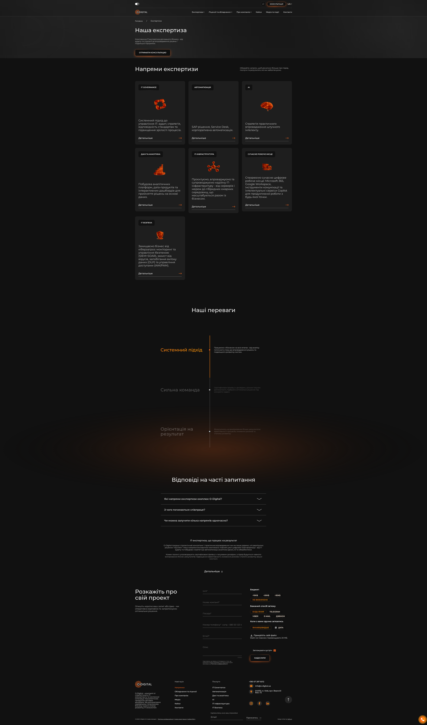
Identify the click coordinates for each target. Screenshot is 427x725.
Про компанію (243, 12)
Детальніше (212, 571)
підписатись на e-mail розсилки (224, 713)
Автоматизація (219, 692)
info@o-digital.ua (263, 686)
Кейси (259, 12)
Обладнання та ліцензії (186, 692)
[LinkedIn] (267, 703)
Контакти (287, 12)
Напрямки (180, 687)
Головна (139, 21)
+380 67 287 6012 (256, 682)
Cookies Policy (191, 719)
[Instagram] (251, 703)
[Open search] (263, 4)
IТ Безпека (217, 708)
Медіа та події (272, 12)
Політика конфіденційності (166, 719)
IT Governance (218, 687)
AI (213, 700)
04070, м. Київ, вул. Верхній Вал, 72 (268, 692)
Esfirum (290, 719)
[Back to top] (288, 699)
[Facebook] (259, 703)
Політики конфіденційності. (219, 664)
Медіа (177, 700)
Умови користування (180, 719)
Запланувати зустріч (262, 650)
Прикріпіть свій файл (265, 635)
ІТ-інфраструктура (220, 704)
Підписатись (252, 718)
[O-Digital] (141, 12)
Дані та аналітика (220, 696)
